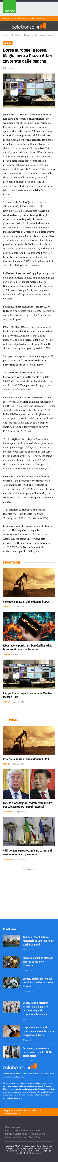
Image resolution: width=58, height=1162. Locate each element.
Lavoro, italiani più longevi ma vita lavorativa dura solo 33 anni (38, 982)
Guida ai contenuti (13, 1127)
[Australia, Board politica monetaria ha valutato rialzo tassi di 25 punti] (11, 941)
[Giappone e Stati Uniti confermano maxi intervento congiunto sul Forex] (11, 1031)
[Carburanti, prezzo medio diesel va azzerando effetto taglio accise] (11, 1052)
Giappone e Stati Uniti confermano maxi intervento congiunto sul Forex (38, 1031)
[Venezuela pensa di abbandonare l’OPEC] (29, 582)
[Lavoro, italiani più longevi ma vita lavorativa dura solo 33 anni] (11, 982)
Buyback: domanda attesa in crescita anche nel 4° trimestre (38, 961)
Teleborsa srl (36, 1110)
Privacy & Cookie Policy (16, 1134)
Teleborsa (40, 18)
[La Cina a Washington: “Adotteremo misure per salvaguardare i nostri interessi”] (29, 783)
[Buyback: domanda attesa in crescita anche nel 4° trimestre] (11, 962)
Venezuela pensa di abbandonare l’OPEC (26, 601)
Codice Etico (34, 1137)
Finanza (7, 43)
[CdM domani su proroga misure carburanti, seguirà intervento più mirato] (29, 831)
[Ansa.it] (9, 8)
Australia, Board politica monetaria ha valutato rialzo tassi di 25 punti (38, 940)
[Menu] (5, 25)
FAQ (38, 1130)
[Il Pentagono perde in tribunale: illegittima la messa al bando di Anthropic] (29, 626)
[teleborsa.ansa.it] (29, 26)
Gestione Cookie (37, 1134)
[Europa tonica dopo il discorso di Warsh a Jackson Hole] (29, 674)
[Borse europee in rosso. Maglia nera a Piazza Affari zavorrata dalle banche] (29, 90)
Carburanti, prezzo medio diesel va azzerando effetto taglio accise (37, 1052)
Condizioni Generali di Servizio (19, 1130)
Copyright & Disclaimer (15, 1137)
